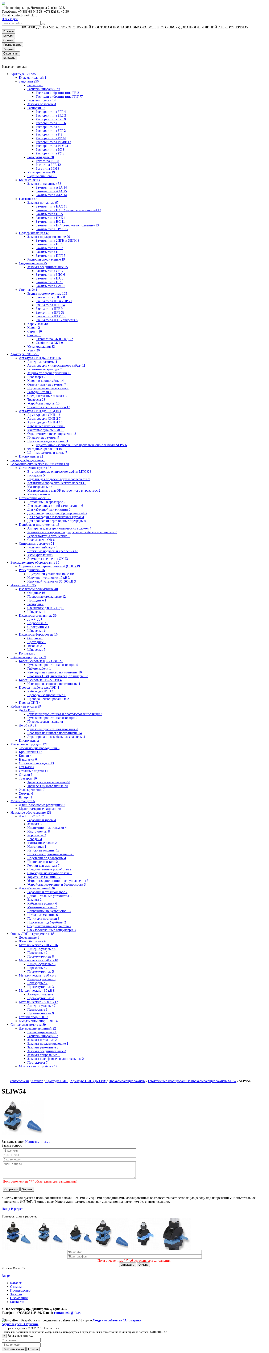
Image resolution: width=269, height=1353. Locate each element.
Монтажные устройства (38, 1066)
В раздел (17, 1209)
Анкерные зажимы (42, 361)
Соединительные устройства (49, 869)
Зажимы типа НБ (49, 214)
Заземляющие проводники (39, 748)
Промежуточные (40, 956)
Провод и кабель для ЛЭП (39, 687)
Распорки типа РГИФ (53, 142)
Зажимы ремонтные (42, 1047)
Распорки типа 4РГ (51, 119)
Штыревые (36, 611)
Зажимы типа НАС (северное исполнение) (68, 210)
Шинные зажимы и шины (47, 452)
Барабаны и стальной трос (47, 892)
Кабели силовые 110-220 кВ (40, 680)
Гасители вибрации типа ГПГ (59, 96)
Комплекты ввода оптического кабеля (56, 483)
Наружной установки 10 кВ (48, 577)
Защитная (29, 81)
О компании (10, 53)
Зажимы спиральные (43, 1055)
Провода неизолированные (48, 699)
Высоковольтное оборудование (35, 562)
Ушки (33, 350)
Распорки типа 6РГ (51, 127)
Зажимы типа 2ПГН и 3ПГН (57, 240)
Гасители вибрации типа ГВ (57, 92)
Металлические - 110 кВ (38, 945)
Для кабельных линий (37, 888)
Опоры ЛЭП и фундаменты (32, 933)
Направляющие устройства (49, 911)
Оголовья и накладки (36, 763)
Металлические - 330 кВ (37, 975)
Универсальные (39, 494)
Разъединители (39, 392)
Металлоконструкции (29, 744)
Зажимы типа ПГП (50, 255)
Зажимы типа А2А (51, 191)
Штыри (25, 797)
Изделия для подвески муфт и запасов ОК (58, 479)
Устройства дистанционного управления (57, 880)
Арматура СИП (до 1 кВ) (40, 411)
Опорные (36, 593)
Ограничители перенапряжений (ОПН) (49, 566)
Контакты (9, 58)
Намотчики (36, 846)
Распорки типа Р (49, 134)
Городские (36, 475)
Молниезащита (23, 801)
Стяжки (26, 774)
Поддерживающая (34, 233)
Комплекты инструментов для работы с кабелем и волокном (72, 532)
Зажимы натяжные (42, 202)
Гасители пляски (41, 100)
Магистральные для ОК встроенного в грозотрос (63, 490)
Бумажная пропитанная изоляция (52, 665)
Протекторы (37, 1062)
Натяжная (28, 199)
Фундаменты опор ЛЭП (38, 1021)
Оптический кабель (35, 498)
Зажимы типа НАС (51, 206)
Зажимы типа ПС (49, 282)
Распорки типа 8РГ (51, 130)
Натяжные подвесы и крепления (52, 551)
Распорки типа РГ (51, 138)
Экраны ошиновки (42, 176)
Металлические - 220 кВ (38, 960)
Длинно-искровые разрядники (42, 805)
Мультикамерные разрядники (41, 808)
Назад (6, 1209)
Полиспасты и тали (42, 861)
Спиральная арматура (36, 543)
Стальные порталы (34, 771)
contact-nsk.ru (19, 1081)
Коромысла (37, 324)
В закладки (10, 19)
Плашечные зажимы (43, 437)
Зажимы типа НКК (51, 218)
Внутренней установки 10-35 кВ (52, 574)
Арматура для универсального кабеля (56, 365)
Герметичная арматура (44, 369)
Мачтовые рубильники (45, 430)
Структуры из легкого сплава (49, 873)
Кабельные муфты (26, 706)
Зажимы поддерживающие (48, 236)
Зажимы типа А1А (51, 187)
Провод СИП (30, 702)
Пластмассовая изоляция (46, 721)
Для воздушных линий (37, 1028)
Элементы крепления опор (48, 407)
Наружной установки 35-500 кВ (51, 581)
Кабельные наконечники (46, 426)
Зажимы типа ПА (49, 278)
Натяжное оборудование (31, 812)
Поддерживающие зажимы (48, 388)
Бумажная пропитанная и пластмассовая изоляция (64, 714)
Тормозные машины (44, 877)
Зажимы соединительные (47, 267)
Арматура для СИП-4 (44, 422)
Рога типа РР (47, 161)
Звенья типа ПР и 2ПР (54, 301)
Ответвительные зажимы (46, 384)
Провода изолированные (46, 695)
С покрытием (38, 627)
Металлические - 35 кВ (37, 990)
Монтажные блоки (42, 843)
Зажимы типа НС (50, 221)
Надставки (28, 759)
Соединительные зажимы (47, 396)
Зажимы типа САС (50, 286)
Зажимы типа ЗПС (50, 274)
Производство (12, 44)
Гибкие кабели (39, 668)
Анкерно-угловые (41, 949)
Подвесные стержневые (46, 596)
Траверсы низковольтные (47, 786)
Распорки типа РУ (50, 153)
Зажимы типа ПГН (50, 252)
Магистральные (40, 486)
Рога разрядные (40, 157)
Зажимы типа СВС (50, 271)
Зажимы (34, 824)
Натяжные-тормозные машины (50, 854)
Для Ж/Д (34, 619)
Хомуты (26, 793)
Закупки (8, 49)
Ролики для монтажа (43, 865)
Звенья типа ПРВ (50, 305)
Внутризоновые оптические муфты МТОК (59, 471)
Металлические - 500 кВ (38, 1002)
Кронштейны (30, 752)
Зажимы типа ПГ (49, 248)
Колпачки (27, 653)
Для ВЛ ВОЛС (31, 816)
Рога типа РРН (47, 168)
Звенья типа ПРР (49, 308)
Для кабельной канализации (48, 509)
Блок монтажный (32, 77)
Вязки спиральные (42, 1032)
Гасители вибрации (43, 89)
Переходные (37, 952)
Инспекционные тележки (47, 827)
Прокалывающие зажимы (47, 441)
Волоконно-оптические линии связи (40, 464)
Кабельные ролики (42, 903)
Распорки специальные (46, 259)
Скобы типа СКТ (49, 343)
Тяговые (34, 646)
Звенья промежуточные (47, 293)
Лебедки (34, 839)
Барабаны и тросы (41, 820)
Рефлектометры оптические (48, 536)
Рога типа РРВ (48, 164)
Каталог (8, 35)
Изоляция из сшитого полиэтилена (54, 672)
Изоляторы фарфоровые (38, 634)
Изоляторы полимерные (38, 589)
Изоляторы (36, 377)
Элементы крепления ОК (47, 558)
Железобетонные (32, 941)
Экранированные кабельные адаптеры (56, 736)
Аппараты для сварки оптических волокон (59, 528)
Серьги (34, 331)
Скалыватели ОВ (41, 539)
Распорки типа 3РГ (51, 111)
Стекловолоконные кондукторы (51, 930)
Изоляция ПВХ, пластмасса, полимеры (57, 676)
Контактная (29, 180)
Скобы (34, 335)
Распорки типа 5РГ (51, 123)
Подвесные (37, 623)
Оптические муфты (35, 468)
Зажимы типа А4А (51, 195)
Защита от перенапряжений (49, 373)
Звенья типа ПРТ (50, 312)
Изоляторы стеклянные (38, 615)
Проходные (36, 600)
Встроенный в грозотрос (46, 502)
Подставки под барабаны (46, 858)
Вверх (6, 1275)
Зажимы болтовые (41, 104)
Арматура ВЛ (23, 74)
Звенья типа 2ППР (50, 297)
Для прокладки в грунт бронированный (57, 513)
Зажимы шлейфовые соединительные (55, 1058)
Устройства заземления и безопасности (56, 884)
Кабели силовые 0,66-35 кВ (41, 661)
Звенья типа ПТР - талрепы (57, 320)
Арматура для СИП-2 (44, 418)
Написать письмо (37, 1141)
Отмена (143, 1264)
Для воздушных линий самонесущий (55, 505)
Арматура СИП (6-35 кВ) (40, 358)
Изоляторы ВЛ (23, 585)
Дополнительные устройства (49, 896)
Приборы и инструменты (39, 524)
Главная (8, 31)
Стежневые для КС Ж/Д (45, 608)
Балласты (35, 85)
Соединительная (33, 263)
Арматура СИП (25, 354)
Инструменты (31, 456)
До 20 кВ (27, 725)
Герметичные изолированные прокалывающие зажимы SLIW (81, 445)
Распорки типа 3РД (51, 115)
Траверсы (36, 399)
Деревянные (29, 937)
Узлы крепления (41, 172)
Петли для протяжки (43, 918)
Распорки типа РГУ (52, 146)
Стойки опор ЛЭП (33, 1017)
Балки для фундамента (28, 460)
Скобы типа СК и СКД (54, 339)
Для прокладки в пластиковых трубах (55, 517)
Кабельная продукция (28, 657)
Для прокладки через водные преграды (56, 521)
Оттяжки (26, 767)
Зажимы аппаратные (44, 183)
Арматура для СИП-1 (44, 414)
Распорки (36, 108)
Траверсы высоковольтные (48, 782)
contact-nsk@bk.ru (68, 1312)
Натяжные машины (43, 850)
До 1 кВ (26, 710)
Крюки (33, 327)
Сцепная (28, 289)
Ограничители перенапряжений (51, 433)
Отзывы (8, 40)
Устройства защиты (43, 403)
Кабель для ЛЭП (40, 691)
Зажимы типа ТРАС (52, 229)
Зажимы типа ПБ (49, 244)
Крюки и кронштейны (45, 380)
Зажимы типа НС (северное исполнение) (67, 225)
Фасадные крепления (44, 449)
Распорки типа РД (50, 149)
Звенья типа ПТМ (51, 316)
